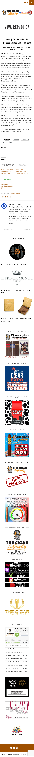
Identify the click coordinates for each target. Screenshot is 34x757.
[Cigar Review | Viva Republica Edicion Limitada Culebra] (7, 165)
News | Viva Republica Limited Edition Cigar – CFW (22, 171)
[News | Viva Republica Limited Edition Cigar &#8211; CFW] (22, 165)
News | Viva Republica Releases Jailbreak (7, 186)
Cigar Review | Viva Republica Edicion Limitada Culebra (7, 171)
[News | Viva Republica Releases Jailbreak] (7, 179)
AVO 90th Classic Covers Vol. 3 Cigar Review (15, 264)
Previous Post (8, 229)
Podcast (21, 748)
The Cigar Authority (15, 193)
